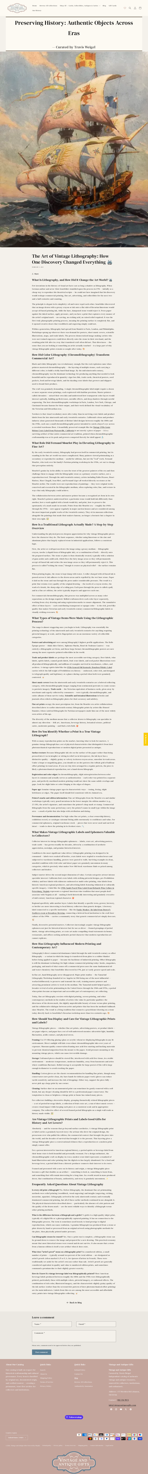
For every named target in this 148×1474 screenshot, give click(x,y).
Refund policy (47, 1445)
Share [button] (36, 274)
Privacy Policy (45, 1386)
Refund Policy (79, 1370)
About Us (43, 1374)
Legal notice (109, 1445)
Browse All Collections (83, 1382)
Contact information (96, 1445)
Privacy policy (58, 1445)
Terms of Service (46, 1382)
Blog (76, 1378)
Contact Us (78, 1374)
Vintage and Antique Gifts (19, 1446)
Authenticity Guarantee (83, 1386)
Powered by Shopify (34, 1446)
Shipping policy (83, 1445)
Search (42, 1370)
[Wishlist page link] (125, 8)
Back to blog (76, 1302)
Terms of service (70, 1445)
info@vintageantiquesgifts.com (122, 1405)
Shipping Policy (46, 1378)
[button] (80, 5)
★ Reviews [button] (146, 739)
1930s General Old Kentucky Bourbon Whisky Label (89, 667)
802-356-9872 (123, 1400)
